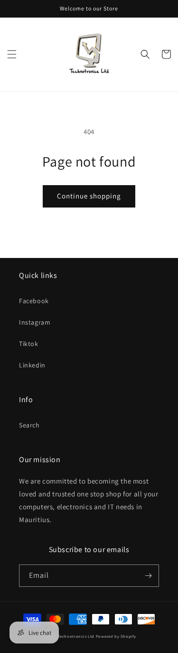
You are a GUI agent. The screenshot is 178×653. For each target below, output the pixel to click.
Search (29, 425)
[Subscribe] (148, 575)
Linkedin (32, 365)
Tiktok (28, 343)
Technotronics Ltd (76, 636)
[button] (11, 54)
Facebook (34, 301)
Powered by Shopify (116, 636)
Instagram (34, 322)
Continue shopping (89, 195)
